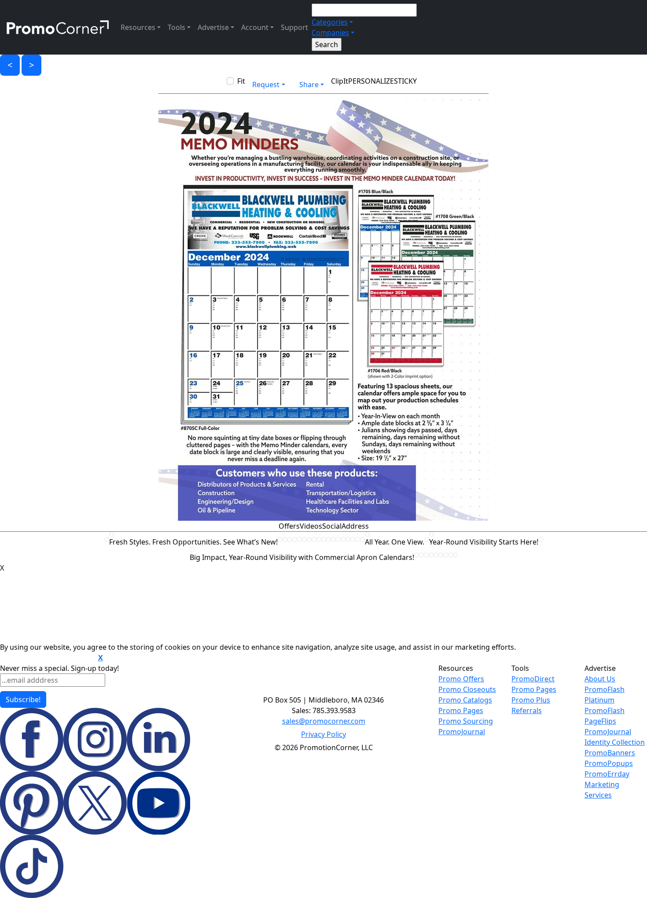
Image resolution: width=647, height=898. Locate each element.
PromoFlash (605, 710)
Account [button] (254, 27)
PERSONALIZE (371, 81)
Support (294, 27)
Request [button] (265, 84)
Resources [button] (138, 27)
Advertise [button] (213, 27)
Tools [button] (176, 27)
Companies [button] (330, 32)
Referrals (526, 710)
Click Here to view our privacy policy (48, 658)
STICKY (405, 81)
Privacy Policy (323, 734)
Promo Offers (461, 679)
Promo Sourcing (465, 721)
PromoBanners (610, 753)
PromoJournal (461, 731)
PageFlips (600, 721)
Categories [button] (330, 22)
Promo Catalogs (465, 700)
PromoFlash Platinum (605, 695)
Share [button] (309, 84)
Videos (311, 526)
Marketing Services (602, 790)
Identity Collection (615, 742)
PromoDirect (533, 679)
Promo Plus (530, 700)
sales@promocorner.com (323, 721)
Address (355, 526)
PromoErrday (607, 774)
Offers (289, 526)
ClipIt (339, 81)
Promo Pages (460, 710)
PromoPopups (609, 763)
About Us (600, 679)
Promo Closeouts (467, 689)
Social (332, 526)
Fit (241, 81)
